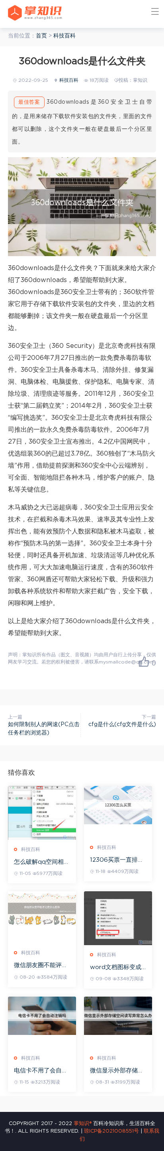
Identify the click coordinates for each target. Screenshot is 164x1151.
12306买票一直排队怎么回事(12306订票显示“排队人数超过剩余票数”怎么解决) (118, 860)
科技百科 (64, 36)
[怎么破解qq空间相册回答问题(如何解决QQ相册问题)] (42, 813)
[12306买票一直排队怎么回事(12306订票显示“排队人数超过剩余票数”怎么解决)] (118, 805)
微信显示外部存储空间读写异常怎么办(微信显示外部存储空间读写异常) (118, 1071)
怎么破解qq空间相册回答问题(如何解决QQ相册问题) (42, 862)
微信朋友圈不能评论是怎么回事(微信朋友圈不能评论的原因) (42, 965)
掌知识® (83, 1123)
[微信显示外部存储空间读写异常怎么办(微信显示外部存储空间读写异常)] (118, 1016)
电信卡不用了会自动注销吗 (41, 1071)
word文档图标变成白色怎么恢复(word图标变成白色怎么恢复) (117, 967)
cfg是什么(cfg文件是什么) (122, 724)
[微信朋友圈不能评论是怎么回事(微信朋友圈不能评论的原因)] (42, 908)
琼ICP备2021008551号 (111, 1131)
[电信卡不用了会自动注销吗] (42, 1016)
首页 (41, 36)
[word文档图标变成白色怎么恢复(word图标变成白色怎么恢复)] (118, 918)
